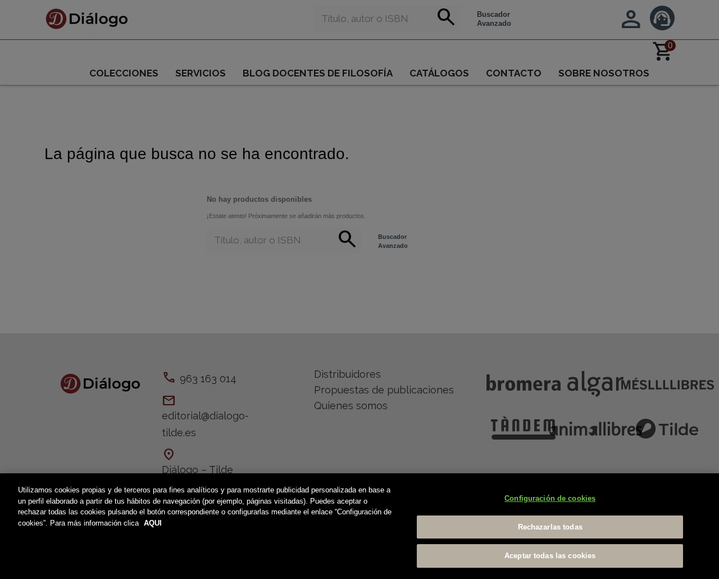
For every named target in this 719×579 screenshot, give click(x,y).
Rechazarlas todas (550, 527)
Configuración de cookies (549, 498)
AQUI (153, 523)
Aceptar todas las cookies (549, 555)
